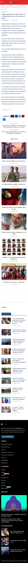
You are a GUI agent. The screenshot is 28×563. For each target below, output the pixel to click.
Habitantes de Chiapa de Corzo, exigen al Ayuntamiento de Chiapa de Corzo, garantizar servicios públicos (12, 520)
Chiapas (3, 472)
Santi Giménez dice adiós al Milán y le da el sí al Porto (19, 330)
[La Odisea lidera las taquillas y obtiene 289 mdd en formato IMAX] (14, 173)
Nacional (3, 475)
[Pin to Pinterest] (23, 116)
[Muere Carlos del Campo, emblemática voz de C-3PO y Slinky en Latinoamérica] (14, 221)
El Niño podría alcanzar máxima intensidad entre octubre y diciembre (18, 341)
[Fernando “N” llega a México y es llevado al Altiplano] (6, 409)
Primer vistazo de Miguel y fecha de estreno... (14, 161)
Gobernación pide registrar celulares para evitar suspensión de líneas (19, 370)
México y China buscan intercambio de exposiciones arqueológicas (19, 360)
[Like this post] (12, 116)
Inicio (3, 5)
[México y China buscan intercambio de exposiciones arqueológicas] (6, 361)
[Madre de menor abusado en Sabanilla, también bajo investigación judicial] (14, 503)
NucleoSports (4, 460)
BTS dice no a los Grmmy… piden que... (14, 282)
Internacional (4, 477)
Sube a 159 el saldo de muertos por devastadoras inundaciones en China (19, 380)
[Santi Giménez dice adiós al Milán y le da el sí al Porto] (6, 332)
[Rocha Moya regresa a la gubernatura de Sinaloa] (6, 400)
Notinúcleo (6, 20)
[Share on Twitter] (19, 116)
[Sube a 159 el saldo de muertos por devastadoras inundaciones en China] (6, 380)
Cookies (3, 449)
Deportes (3, 485)
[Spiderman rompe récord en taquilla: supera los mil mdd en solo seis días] (14, 197)
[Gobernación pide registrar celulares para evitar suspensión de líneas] (6, 371)
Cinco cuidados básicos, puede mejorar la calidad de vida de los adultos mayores (18, 321)
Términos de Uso (5, 447)
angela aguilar (6, 109)
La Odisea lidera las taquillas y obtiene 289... (14, 184)
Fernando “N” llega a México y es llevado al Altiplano (18, 409)
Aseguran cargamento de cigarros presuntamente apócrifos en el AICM (18, 350)
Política (3, 483)
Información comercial (6, 452)
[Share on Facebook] (16, 116)
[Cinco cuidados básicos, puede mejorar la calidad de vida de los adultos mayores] (6, 321)
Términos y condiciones (7, 454)
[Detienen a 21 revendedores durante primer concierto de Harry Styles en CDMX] (14, 246)
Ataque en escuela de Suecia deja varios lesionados (17, 389)
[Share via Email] (4, 119)
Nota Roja (3, 480)
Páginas (3, 441)
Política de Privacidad (6, 444)
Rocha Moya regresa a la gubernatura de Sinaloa (18, 398)
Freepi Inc (25, 560)
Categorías (5, 466)
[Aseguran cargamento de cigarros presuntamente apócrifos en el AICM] (6, 351)
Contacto (3, 457)
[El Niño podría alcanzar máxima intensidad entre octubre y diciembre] (6, 342)
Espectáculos (11, 5)
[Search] (26, 2)
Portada (3, 469)
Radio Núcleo (4, 462)
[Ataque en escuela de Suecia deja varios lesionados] (6, 390)
